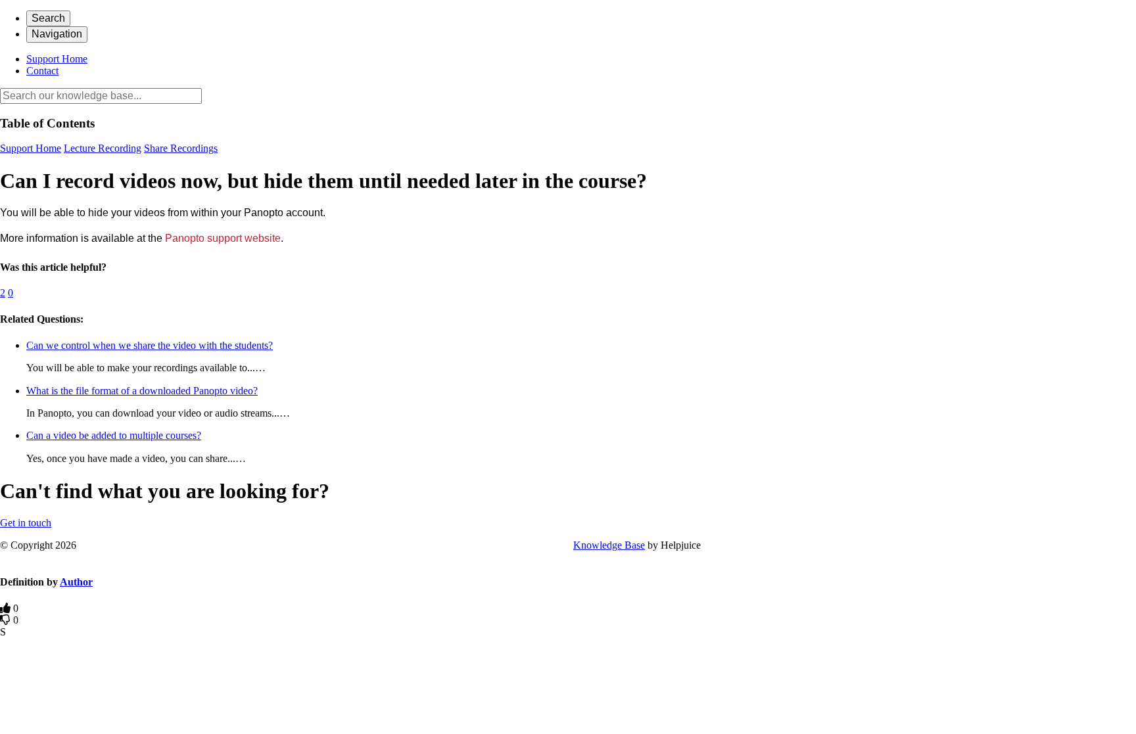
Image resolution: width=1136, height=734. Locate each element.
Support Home (56, 58)
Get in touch (25, 522)
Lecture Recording (102, 148)
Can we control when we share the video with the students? (149, 345)
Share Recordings (181, 148)
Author (76, 581)
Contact (42, 70)
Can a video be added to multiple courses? (113, 435)
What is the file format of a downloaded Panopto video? (142, 390)
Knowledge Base (609, 545)
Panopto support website (223, 238)
